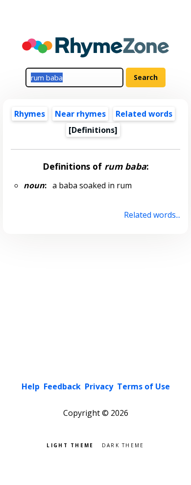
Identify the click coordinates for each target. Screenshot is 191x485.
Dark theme (123, 444)
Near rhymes (80, 113)
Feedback (62, 386)
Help (31, 386)
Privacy (99, 386)
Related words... (152, 214)
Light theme (70, 444)
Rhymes (29, 113)
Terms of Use (143, 386)
